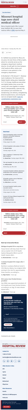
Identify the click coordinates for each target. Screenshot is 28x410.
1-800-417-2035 (7, 354)
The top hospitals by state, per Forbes (13, 162)
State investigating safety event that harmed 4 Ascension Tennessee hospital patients (12, 136)
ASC (4, 369)
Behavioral (6, 381)
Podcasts (5, 397)
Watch (20, 122)
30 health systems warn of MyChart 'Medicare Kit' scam (12, 179)
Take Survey (6, 406)
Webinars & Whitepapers (10, 394)
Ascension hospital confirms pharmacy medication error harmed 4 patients (13, 171)
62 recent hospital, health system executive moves (12, 187)
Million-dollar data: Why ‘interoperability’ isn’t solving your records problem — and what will (14, 109)
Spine (4, 372)
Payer (4, 378)
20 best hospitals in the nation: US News (14, 146)
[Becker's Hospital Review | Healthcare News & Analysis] (7, 2)
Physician (5, 384)
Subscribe (13, 6)
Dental (4, 375)
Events (4, 391)
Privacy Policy (20, 321)
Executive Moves (6, 12)
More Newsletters (9, 328)
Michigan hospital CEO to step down (12, 246)
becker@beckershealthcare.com (12, 357)
